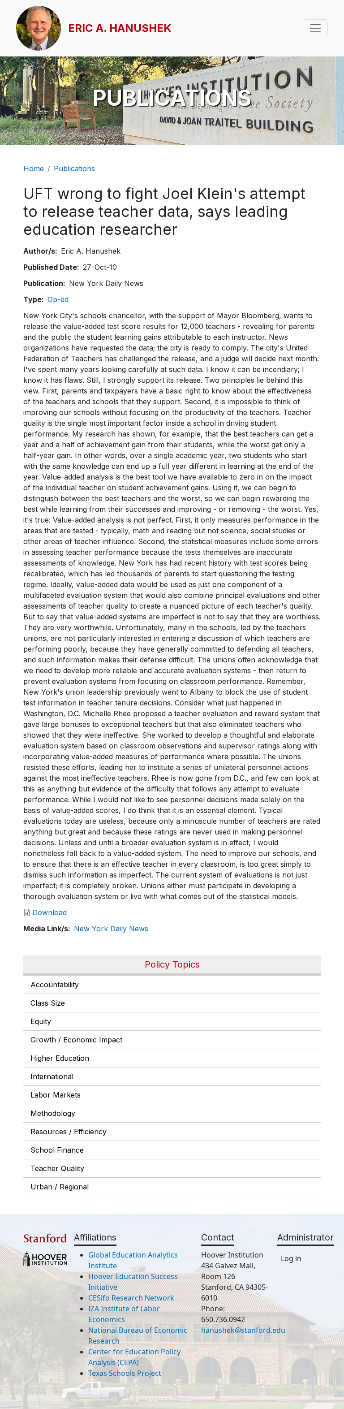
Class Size (47, 1002)
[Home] (42, 28)
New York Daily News (111, 928)
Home (33, 168)
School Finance (57, 1149)
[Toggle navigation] (315, 28)
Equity (40, 1021)
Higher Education (59, 1058)
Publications (74, 168)
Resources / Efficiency (68, 1131)
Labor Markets (55, 1094)
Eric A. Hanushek (120, 28)
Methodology (52, 1113)
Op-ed (58, 299)
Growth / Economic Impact (76, 1039)
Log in (291, 1258)
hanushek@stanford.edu (243, 1330)
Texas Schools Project (124, 1373)
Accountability (54, 984)
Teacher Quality (57, 1168)
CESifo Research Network (131, 1298)
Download (49, 912)
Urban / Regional (59, 1186)
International (51, 1076)
